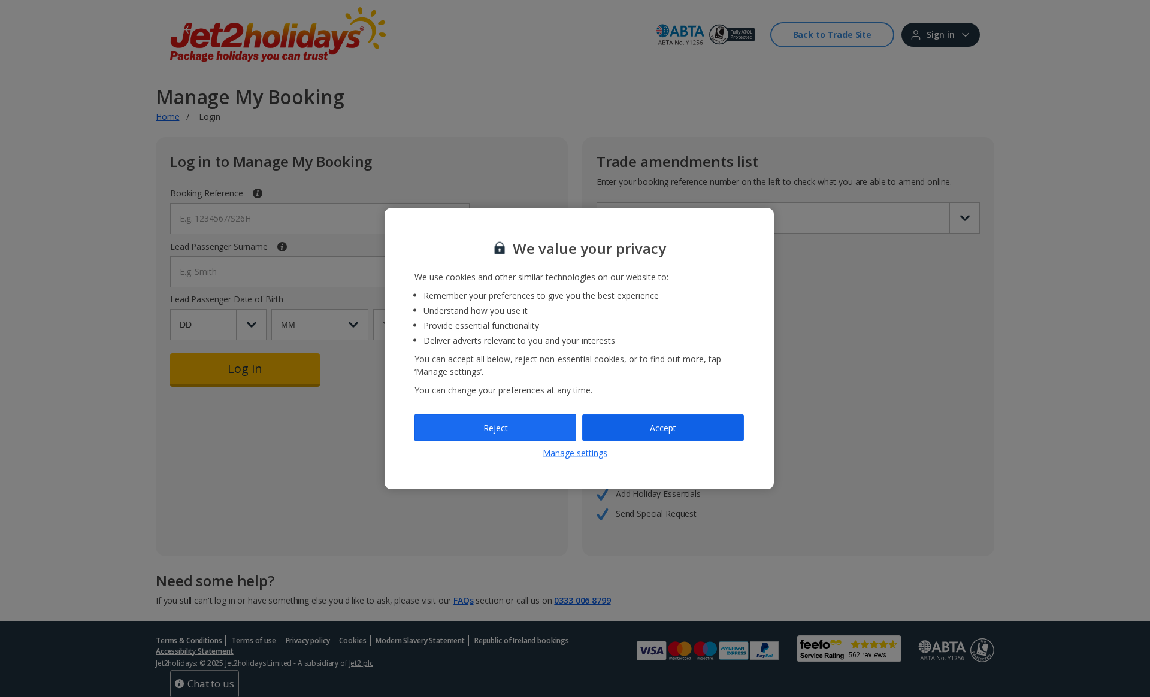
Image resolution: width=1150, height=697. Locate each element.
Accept (663, 427)
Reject (495, 427)
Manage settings (575, 453)
